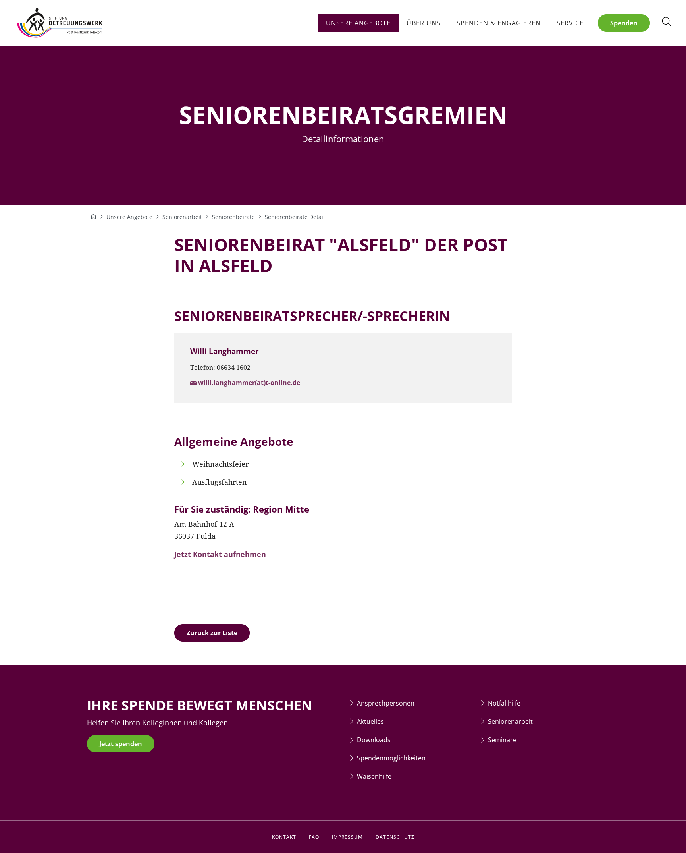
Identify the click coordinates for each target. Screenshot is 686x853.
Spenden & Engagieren (499, 23)
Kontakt (284, 837)
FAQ (314, 837)
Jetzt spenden (120, 743)
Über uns (424, 23)
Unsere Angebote (358, 23)
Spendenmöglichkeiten (391, 758)
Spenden (624, 23)
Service (570, 23)
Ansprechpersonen (385, 703)
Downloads (374, 739)
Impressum (347, 837)
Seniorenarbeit (510, 721)
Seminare (502, 739)
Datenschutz (395, 837)
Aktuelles (370, 721)
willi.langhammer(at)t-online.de (249, 382)
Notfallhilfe (504, 703)
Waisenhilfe (374, 776)
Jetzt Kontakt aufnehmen (220, 554)
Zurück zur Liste (212, 633)
